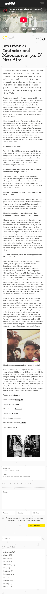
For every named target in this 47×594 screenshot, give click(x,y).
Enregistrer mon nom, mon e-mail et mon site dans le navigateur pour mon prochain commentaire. (24, 519)
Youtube (15, 413)
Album (12, 470)
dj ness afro (6, 476)
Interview (6, 574)
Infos (15, 427)
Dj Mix (5, 561)
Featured (6, 571)
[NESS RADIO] (10, 3)
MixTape (6, 580)
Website (23, 423)
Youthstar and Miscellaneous (22, 476)
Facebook (15, 404)
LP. (4, 577)
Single (5, 583)
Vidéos (5, 587)
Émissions (7, 564)
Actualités (6, 470)
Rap (12, 476)
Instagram (16, 395)
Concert (17, 470)
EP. (4, 568)
